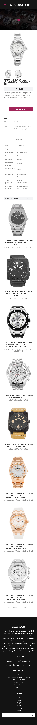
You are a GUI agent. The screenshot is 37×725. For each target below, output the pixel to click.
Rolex (18, 698)
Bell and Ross (16, 298)
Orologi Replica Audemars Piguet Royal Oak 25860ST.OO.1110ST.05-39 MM (16, 597)
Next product (26, 607)
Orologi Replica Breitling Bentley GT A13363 (15, 396)
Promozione (18, 682)
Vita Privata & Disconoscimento (18, 677)
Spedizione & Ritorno (18, 685)
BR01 (26, 298)
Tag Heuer (24, 124)
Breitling (23, 400)
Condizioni (18, 687)
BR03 (26, 449)
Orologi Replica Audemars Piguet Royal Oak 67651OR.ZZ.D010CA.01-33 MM (16, 546)
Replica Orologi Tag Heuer (22, 129)
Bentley (13, 400)
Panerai (18, 710)
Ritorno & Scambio (18, 680)
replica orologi (27, 126)
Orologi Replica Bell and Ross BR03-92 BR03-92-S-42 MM (16, 445)
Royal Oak (28, 247)
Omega (18, 703)
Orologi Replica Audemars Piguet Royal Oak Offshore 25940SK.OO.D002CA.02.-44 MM (15, 345)
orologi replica (18, 126)
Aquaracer (17, 124)
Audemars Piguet (13, 247)
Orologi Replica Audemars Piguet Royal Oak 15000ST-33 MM (15, 243)
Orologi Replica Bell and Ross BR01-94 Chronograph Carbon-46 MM (16, 294)
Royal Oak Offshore (23, 350)
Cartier (18, 705)
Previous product (12, 607)
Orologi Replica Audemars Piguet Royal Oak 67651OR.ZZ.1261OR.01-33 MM (16, 495)
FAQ (18, 675)
